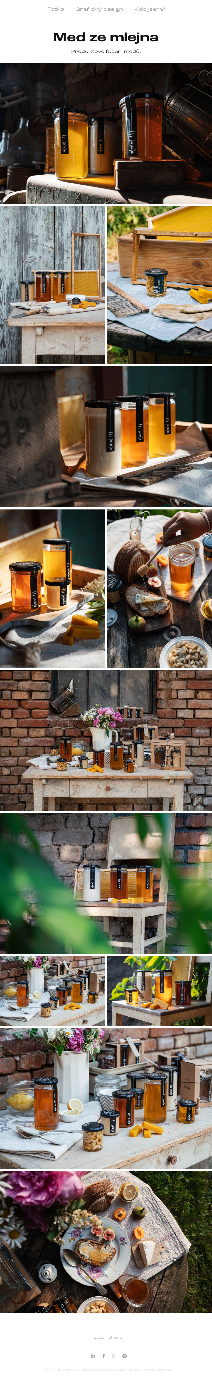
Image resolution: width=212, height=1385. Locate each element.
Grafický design (99, 9)
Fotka (55, 9)
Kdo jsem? (149, 9)
